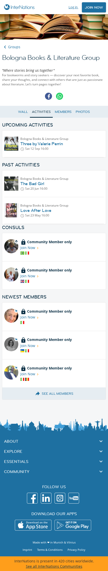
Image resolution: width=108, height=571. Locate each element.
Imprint (27, 550)
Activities (41, 111)
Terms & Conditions (50, 550)
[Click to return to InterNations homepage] (20, 7)
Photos (83, 111)
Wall (23, 111)
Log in (73, 7)
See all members (57, 393)
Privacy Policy (76, 550)
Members (63, 111)
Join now (94, 7)
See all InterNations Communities (54, 566)
